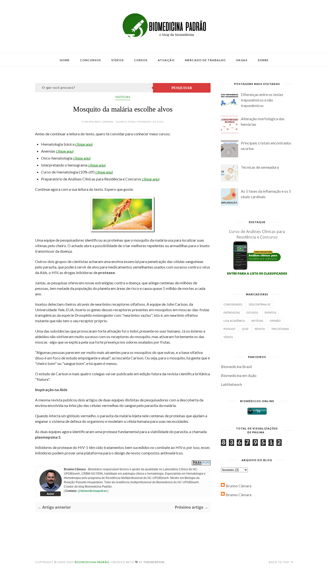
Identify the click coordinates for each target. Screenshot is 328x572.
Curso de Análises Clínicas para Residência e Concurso (257, 234)
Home (65, 60)
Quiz (245, 329)
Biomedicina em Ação (238, 375)
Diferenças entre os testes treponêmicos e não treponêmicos (262, 100)
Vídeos (117, 60)
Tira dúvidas (280, 329)
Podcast (230, 329)
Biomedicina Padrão (92, 562)
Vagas (241, 60)
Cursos (140, 60)
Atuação (166, 60)
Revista (260, 329)
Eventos (270, 312)
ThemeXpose (154, 562)
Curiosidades (233, 304)
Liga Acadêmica (234, 320)
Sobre (263, 60)
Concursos (90, 60)
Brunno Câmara (238, 485)
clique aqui (84, 144)
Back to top (279, 562)
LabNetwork (231, 384)
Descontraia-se (259, 304)
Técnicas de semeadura (260, 167)
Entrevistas (232, 312)
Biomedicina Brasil (236, 366)
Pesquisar (181, 88)
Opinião (275, 320)
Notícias (122, 97)
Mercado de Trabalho (205, 60)
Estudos (252, 312)
